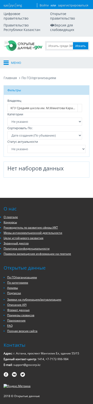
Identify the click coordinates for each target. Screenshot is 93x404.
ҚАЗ (6, 5)
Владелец (14, 100)
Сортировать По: (19, 128)
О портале (11, 217)
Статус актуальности (22, 141)
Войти (44, 5)
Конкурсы (10, 222)
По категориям (17, 283)
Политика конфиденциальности (27, 248)
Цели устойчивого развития (23, 238)
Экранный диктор (16, 243)
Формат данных (18, 310)
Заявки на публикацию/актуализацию (34, 299)
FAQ (10, 326)
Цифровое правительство (16, 15)
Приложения (16, 320)
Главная (10, 78)
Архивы (12, 288)
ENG (19, 5)
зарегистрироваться (73, 5)
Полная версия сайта (22, 331)
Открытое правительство (62, 15)
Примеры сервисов (20, 315)
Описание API (16, 305)
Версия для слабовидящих (62, 27)
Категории (15, 114)
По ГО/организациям (38, 78)
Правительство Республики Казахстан (22, 27)
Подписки (14, 293)
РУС (12, 5)
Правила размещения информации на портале (37, 254)
